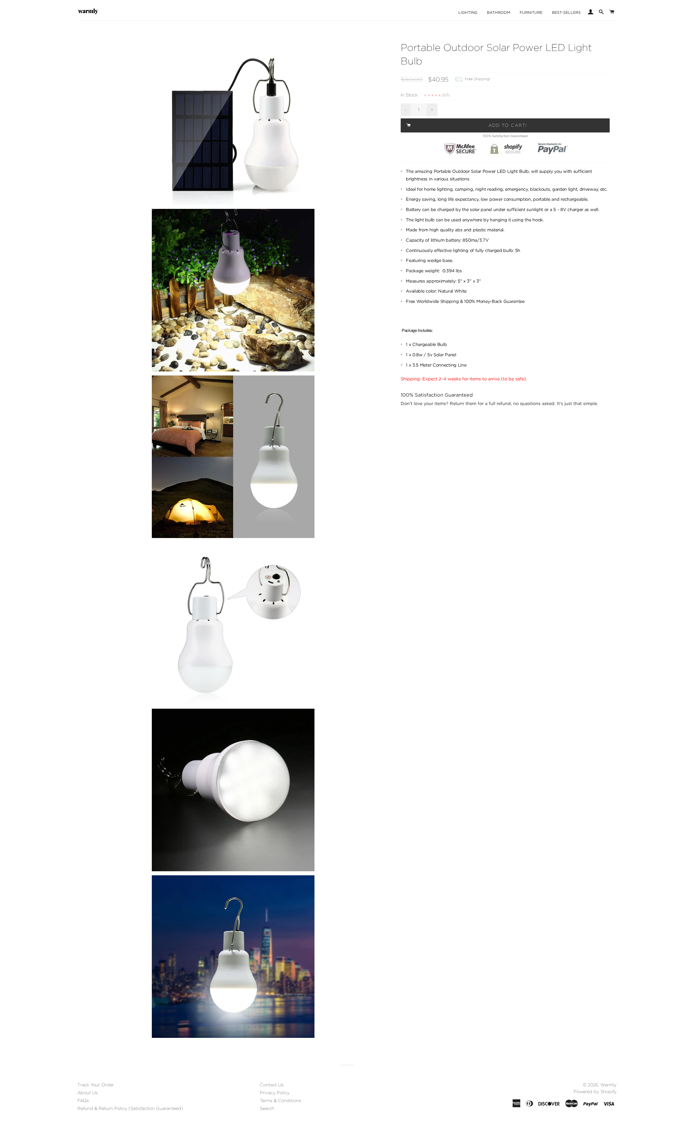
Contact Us (272, 1084)
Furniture (531, 12)
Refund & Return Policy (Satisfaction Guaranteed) (130, 1108)
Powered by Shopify (595, 1091)
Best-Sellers (566, 12)
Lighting (467, 12)
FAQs (83, 1100)
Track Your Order (96, 1084)
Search (267, 1108)
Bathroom (498, 12)
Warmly (608, 1084)
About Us (88, 1092)
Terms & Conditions (280, 1100)
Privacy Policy (275, 1092)
